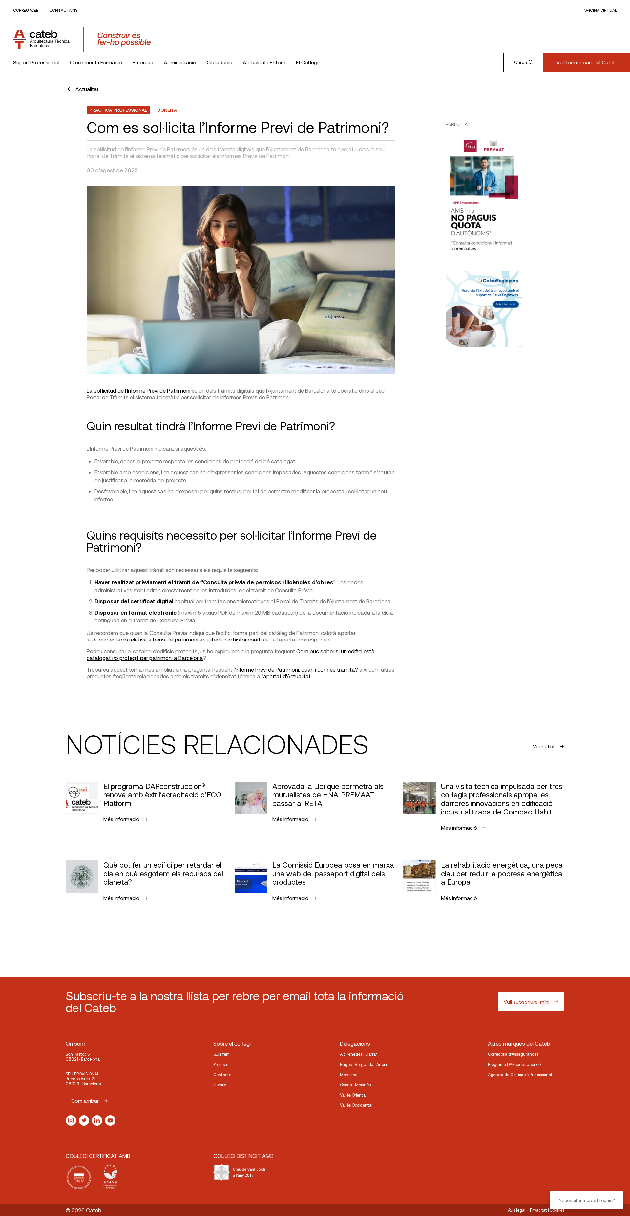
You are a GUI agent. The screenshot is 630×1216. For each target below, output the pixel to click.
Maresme (348, 1074)
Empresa (143, 62)
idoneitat (168, 110)
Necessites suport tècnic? (587, 1200)
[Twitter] (84, 1120)
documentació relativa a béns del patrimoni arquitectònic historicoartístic (181, 639)
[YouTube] (110, 1120)
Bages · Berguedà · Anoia (363, 1064)
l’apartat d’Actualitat (286, 676)
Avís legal (516, 1210)
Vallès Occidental (356, 1105)
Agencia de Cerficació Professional (520, 1074)
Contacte (222, 1074)
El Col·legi (307, 62)
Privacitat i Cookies (547, 1210)
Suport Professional (36, 62)
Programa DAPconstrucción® (515, 1064)
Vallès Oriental (353, 1095)
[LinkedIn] (97, 1120)
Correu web (25, 10)
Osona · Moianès (355, 1084)
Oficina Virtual (600, 10)
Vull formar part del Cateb (586, 62)
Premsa (220, 1064)
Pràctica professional (118, 110)
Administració (180, 62)
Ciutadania (219, 62)
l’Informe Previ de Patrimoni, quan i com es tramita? (296, 669)
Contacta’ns (63, 10)
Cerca (520, 62)
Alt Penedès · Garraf (358, 1054)
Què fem (221, 1054)
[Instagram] (71, 1120)
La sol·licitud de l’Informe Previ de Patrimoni (139, 390)
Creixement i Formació (96, 62)
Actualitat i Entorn (264, 62)
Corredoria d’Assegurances (513, 1054)
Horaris (219, 1084)
